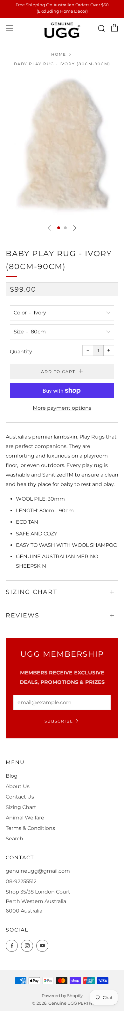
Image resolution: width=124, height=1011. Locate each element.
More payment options (62, 408)
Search (14, 839)
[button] (58, 227)
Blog (11, 776)
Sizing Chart (21, 807)
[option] (62, 146)
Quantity (21, 352)
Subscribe (59, 721)
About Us (18, 786)
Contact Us (20, 797)
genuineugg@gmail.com (38, 871)
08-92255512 (21, 881)
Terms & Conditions (30, 828)
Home (58, 54)
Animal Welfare (25, 818)
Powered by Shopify (62, 995)
